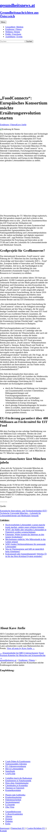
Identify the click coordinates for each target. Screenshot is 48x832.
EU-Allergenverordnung (15, 766)
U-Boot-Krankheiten (14, 814)
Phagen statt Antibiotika (15, 795)
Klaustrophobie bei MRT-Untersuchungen (19, 653)
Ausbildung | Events (13, 36)
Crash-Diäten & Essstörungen (17, 761)
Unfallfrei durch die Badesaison (18, 778)
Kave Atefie (21, 124)
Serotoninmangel (12, 802)
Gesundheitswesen (13, 811)
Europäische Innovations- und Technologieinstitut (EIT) (23, 511)
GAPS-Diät (10, 773)
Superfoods (10, 771)
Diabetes (9, 821)
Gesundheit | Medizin (14, 27)
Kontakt (3, 831)
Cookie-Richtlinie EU (36, 828)
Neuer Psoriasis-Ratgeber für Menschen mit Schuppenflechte (22, 655)
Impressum (4, 828)
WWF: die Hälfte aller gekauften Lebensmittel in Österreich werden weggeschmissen (25, 530)
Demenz (8, 819)
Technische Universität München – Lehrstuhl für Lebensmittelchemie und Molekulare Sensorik (20, 514)
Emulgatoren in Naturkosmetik (18, 780)
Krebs (7, 824)
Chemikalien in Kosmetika (16, 785)
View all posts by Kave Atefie (21, 648)
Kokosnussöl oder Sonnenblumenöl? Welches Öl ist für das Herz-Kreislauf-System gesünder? (26, 555)
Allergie (8, 816)
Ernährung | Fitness (13, 29)
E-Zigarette (10, 804)
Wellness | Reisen (12, 32)
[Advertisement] (24, 68)
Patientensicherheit (13, 800)
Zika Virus (9, 807)
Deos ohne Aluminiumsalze (17, 783)
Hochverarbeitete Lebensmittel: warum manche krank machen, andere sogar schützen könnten (25, 526)
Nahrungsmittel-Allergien (16, 764)
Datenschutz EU (18, 828)
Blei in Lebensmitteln (14, 769)
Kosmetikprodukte (13, 790)
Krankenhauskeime (13, 797)
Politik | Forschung (13, 34)
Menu (3, 22)
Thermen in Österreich (14, 788)
